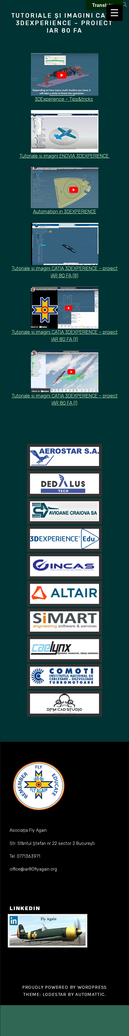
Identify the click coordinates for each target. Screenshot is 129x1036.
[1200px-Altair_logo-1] (64, 594)
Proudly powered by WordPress (64, 987)
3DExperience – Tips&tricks (64, 99)
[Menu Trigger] (114, 12)
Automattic (90, 994)
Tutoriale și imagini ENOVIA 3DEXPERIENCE (65, 156)
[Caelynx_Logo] (64, 649)
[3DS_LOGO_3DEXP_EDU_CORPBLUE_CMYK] (64, 539)
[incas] (64, 566)
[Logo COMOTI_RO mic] (64, 676)
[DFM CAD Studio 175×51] (64, 704)
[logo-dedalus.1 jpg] (64, 483)
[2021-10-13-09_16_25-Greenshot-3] (64, 511)
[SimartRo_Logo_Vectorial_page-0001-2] (64, 621)
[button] (125, 6)
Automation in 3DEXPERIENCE (64, 211)
